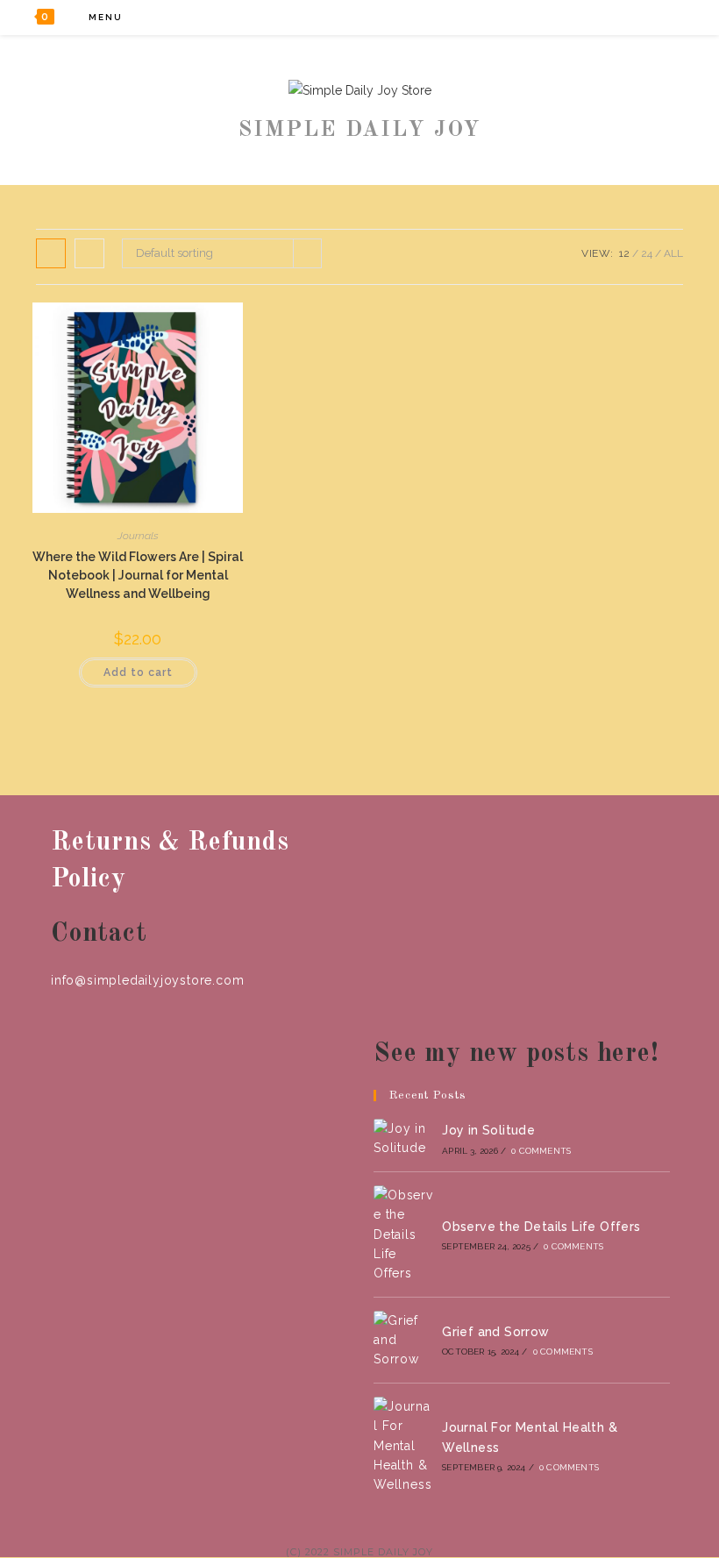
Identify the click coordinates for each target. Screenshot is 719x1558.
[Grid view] (51, 253)
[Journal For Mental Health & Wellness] (403, 1446)
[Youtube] (662, 17)
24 (646, 253)
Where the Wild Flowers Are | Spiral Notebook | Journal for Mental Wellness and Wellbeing (137, 575)
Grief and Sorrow (495, 1332)
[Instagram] (639, 17)
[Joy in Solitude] (403, 1138)
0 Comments (541, 1151)
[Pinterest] (615, 17)
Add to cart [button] (138, 672)
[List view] (89, 253)
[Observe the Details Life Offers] (403, 1234)
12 (624, 253)
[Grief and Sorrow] (403, 1340)
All (673, 253)
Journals (138, 536)
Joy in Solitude (488, 1130)
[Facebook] (591, 17)
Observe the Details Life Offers (541, 1227)
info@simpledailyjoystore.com (147, 980)
